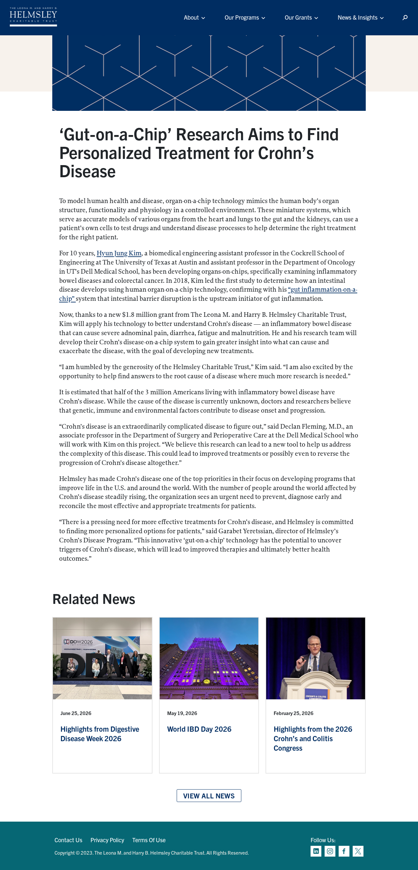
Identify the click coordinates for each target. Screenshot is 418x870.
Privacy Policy (107, 840)
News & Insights (358, 17)
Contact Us (68, 840)
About (191, 17)
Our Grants (298, 17)
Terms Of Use (149, 840)
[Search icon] (405, 18)
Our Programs (242, 17)
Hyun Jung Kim (119, 253)
